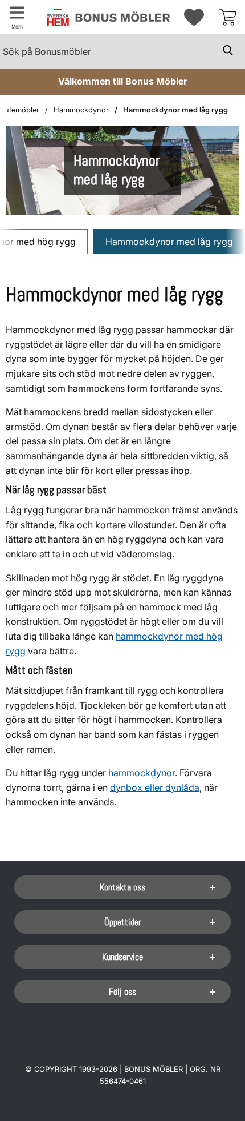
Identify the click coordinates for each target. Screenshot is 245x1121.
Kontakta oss (122, 887)
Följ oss (122, 992)
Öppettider (122, 922)
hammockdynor (141, 772)
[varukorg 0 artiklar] (228, 17)
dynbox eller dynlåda (154, 787)
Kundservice (122, 957)
